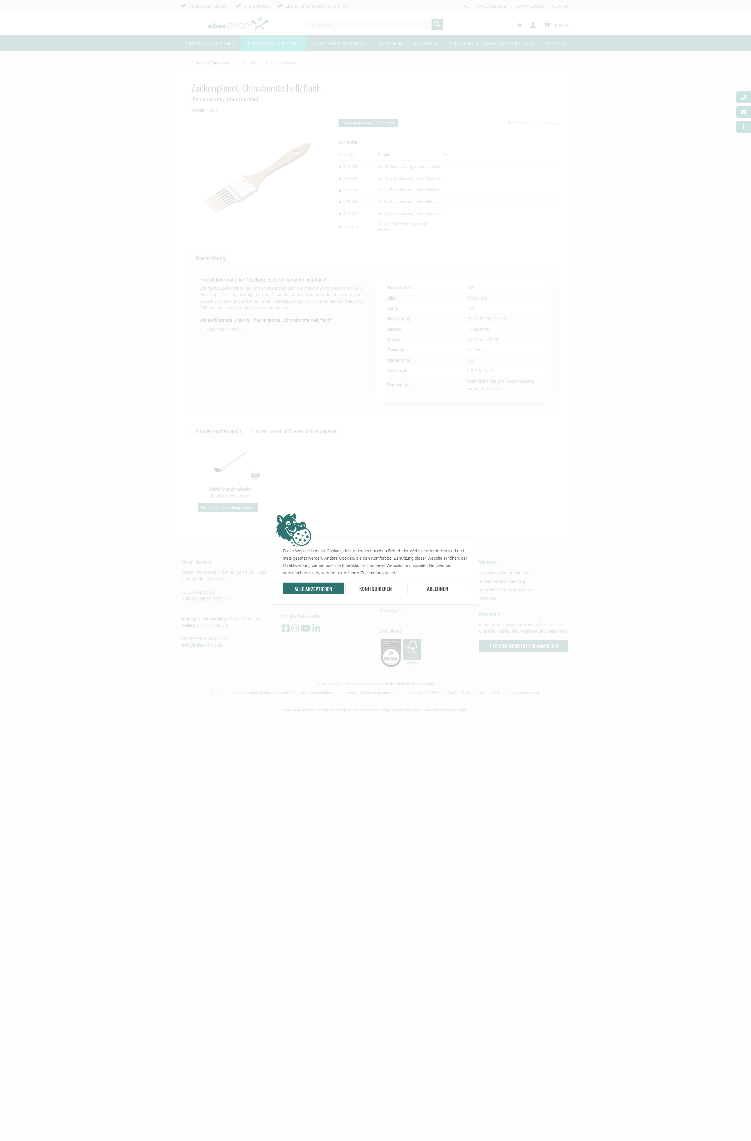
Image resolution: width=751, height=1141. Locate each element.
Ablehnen (437, 588)
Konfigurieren (375, 588)
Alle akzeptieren (313, 589)
